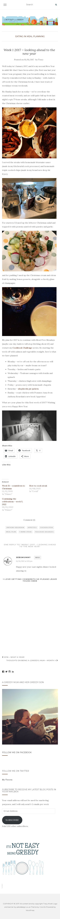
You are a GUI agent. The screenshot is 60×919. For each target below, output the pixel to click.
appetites (32, 527)
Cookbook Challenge (22, 348)
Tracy (40, 59)
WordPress (30, 910)
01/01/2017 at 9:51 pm (24, 561)
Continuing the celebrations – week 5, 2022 (12, 502)
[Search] (56, 5)
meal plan (11, 532)
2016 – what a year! (14, 657)
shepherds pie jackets (28, 389)
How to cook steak (38, 486)
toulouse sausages (44, 532)
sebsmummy (23, 557)
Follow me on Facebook (17, 752)
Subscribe (12, 820)
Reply (37, 557)
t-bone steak (26, 532)
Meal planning (36, 36)
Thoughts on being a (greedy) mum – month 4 (31, 660)
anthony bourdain (15, 527)
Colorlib (42, 907)
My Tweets (7, 779)
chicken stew (46, 527)
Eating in (20, 36)
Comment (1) (29, 520)
